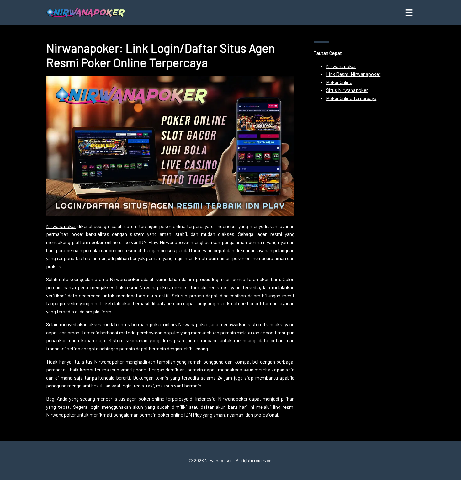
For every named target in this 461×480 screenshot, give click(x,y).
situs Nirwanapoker (103, 362)
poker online (163, 324)
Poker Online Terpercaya (351, 98)
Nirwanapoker (61, 226)
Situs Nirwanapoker (347, 90)
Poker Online (339, 82)
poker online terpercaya (163, 399)
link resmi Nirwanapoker (142, 287)
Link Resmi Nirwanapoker (353, 74)
